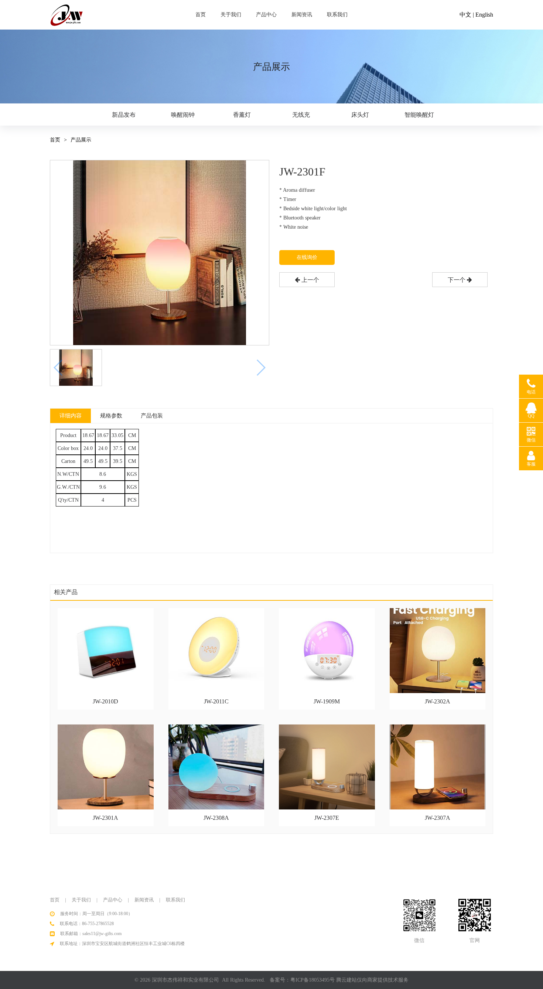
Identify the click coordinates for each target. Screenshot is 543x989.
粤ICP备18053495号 (312, 980)
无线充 (301, 115)
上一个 (309, 280)
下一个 (457, 280)
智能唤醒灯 (419, 115)
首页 (200, 14)
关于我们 (231, 14)
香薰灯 (242, 115)
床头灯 (360, 115)
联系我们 (337, 14)
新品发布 (124, 115)
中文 (465, 14)
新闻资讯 (301, 14)
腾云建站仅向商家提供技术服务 (372, 980)
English (484, 14)
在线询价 (307, 257)
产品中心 (266, 14)
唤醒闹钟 (183, 115)
